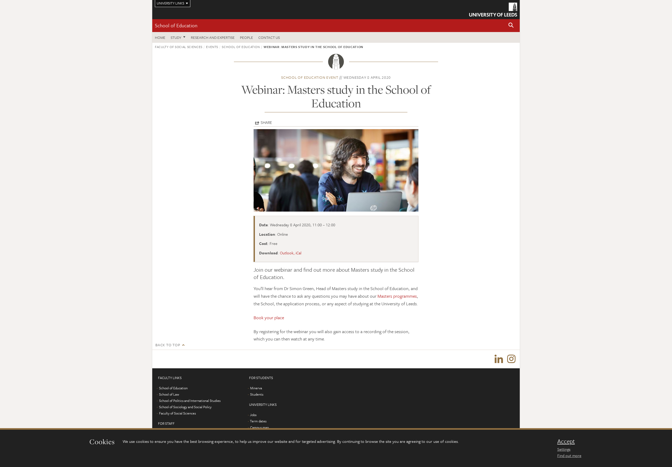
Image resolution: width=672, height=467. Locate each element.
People (246, 37)
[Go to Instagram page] (511, 359)
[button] (511, 25)
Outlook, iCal (290, 253)
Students (256, 394)
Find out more (569, 455)
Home (160, 37)
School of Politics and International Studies (189, 400)
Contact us (269, 37)
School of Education (176, 25)
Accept (566, 441)
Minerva (256, 388)
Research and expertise (213, 37)
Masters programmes (397, 296)
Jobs (253, 414)
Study (176, 37)
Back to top (167, 345)
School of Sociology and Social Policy (185, 407)
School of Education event (309, 77)
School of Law (169, 394)
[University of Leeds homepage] (493, 10)
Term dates (258, 421)
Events (212, 46)
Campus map (259, 427)
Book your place (269, 317)
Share (266, 122)
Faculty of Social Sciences (178, 46)
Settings (563, 449)
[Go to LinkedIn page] (499, 359)
